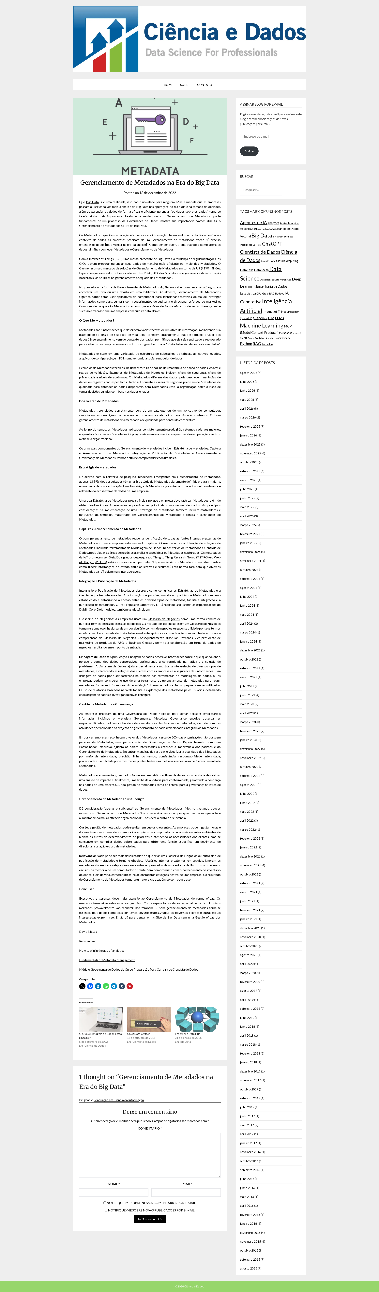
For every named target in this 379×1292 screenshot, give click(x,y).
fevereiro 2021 (250, 910)
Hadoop (279, 293)
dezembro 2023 (250, 650)
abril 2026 (247, 408)
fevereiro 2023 (250, 731)
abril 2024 (247, 623)
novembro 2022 (250, 758)
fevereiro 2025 (250, 534)
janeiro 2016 (248, 1223)
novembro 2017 (250, 1080)
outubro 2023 (249, 659)
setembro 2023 (250, 668)
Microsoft (297, 333)
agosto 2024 (248, 587)
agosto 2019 (248, 990)
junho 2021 (247, 901)
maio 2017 (247, 1125)
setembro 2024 (250, 578)
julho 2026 (247, 381)
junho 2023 (247, 695)
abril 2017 (247, 1134)
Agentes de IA (253, 222)
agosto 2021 (248, 892)
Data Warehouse (282, 279)
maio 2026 (247, 399)
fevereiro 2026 (250, 426)
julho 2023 (247, 686)
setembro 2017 (250, 1098)
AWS (274, 228)
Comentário (150, 1128)
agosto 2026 (248, 372)
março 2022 (248, 829)
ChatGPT (272, 244)
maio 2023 (247, 704)
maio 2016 (247, 1196)
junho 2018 (247, 1026)
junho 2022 (247, 802)
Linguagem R (257, 318)
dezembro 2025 (250, 444)
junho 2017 (247, 1116)
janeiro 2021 (248, 919)
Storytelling (267, 344)
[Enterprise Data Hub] (197, 1019)
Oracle (251, 338)
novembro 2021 (250, 865)
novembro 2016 (250, 1152)
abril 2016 (247, 1205)
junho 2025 (247, 498)
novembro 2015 (250, 1241)
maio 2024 (247, 614)
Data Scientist (267, 279)
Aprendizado (264, 229)
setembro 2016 (250, 1170)
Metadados (285, 332)
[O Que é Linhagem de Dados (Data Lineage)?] (101, 1019)
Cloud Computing (287, 261)
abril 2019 (247, 999)
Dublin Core (87, 609)
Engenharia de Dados (271, 286)
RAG (257, 343)
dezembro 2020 (250, 928)
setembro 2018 (250, 1008)
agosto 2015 (248, 1268)
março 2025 (248, 525)
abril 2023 (247, 713)
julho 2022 (247, 793)
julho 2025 (247, 489)
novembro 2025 (250, 453)
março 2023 (248, 722)
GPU (259, 293)
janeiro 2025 (248, 543)
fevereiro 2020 (250, 981)
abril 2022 (247, 820)
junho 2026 (247, 390)
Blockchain (278, 236)
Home (168, 84)
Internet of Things (101, 259)
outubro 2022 (249, 766)
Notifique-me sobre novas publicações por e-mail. (151, 1210)
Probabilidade (283, 338)
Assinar (249, 151)
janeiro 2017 (248, 1143)
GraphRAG (268, 293)
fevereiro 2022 (250, 838)
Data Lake (246, 270)
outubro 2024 (249, 569)
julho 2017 (247, 1107)
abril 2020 (247, 963)
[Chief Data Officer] (149, 1019)
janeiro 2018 (248, 1062)
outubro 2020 (249, 946)
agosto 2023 (248, 677)
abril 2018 (247, 1035)
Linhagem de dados (141, 657)
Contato (204, 84)
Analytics (273, 223)
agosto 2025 (248, 480)
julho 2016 (247, 1178)
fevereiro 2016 (250, 1214)
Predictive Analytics (264, 338)
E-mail (186, 1184)
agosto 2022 (248, 784)
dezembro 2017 (250, 1071)
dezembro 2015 (250, 1232)
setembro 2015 (250, 1259)
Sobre (185, 84)
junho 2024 (247, 605)
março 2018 (248, 1044)
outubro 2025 (249, 462)
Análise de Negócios (289, 223)
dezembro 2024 (250, 552)
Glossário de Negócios (164, 619)
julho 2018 (247, 1017)
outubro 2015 (249, 1250)
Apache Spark (249, 228)
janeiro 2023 (248, 740)
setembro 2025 (250, 471)
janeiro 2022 (248, 847)
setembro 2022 (250, 775)
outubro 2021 (249, 874)
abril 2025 (247, 516)
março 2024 (248, 632)
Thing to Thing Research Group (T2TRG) (181, 557)
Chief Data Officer (138, 1033)
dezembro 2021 (250, 856)
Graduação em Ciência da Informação (119, 1100)
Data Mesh (261, 270)
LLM (271, 318)
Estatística (248, 293)
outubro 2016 (249, 1161)
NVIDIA (243, 338)
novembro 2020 (250, 937)
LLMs (279, 318)
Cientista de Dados (260, 252)
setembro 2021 (250, 883)
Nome (114, 1184)
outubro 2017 (249, 1089)
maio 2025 (247, 507)
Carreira (257, 244)
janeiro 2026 (248, 435)
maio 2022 (247, 811)
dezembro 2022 (250, 749)
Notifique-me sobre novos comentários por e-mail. (151, 1203)
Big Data (92, 202)
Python (246, 343)
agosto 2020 (248, 955)
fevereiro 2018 (250, 1053)
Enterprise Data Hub (187, 1033)
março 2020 (248, 973)
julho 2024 (247, 596)
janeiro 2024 (248, 641)
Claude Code (268, 261)
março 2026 (248, 417)
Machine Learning (261, 325)
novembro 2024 (250, 560)
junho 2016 (247, 1188)
